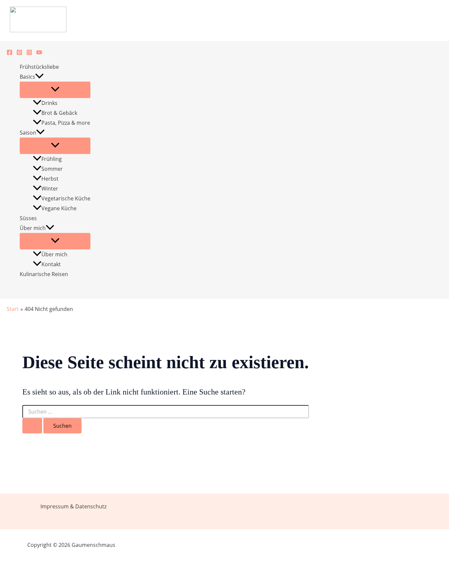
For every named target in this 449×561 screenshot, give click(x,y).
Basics (27, 76)
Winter (49, 188)
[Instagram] (29, 53)
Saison (28, 132)
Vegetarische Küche (65, 198)
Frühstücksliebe (39, 66)
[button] (39, 77)
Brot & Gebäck (59, 112)
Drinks (49, 103)
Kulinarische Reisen (44, 274)
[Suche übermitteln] (32, 425)
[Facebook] (9, 53)
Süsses (28, 218)
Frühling (51, 159)
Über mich (33, 228)
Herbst (50, 178)
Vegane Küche (59, 208)
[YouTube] (39, 53)
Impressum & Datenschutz (73, 506)
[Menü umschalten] (55, 89)
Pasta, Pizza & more (65, 122)
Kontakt (51, 264)
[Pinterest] (19, 53)
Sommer (52, 168)
